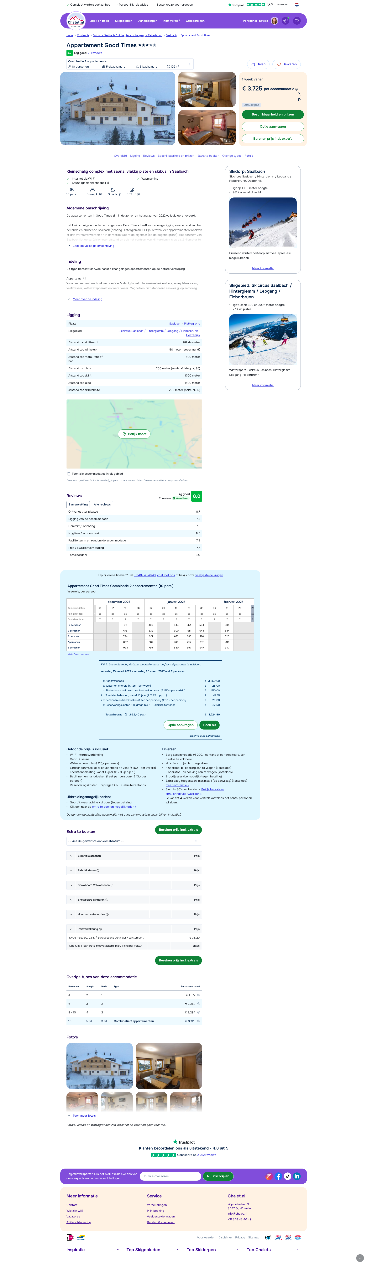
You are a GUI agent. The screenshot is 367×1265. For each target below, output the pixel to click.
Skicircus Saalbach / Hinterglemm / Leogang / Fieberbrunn (127, 35)
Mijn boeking (155, 1211)
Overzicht (120, 156)
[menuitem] (71, 35)
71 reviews (95, 53)
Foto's (249, 156)
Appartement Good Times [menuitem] (196, 35)
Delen (261, 64)
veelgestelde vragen (209, 575)
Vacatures (73, 1216)
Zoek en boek (99, 21)
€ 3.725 (252, 88)
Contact (71, 1205)
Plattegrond (192, 323)
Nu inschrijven (218, 1176)
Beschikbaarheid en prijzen (176, 156)
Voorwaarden (206, 1237)
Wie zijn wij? (74, 1211)
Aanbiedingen (147, 21)
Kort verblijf (171, 21)
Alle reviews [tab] (102, 504)
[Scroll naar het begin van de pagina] (360, 1258)
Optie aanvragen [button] (273, 127)
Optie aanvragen (181, 725)
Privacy (240, 1237)
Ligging (135, 156)
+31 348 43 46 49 (239, 1219)
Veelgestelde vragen (161, 1216)
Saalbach (171, 35)
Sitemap (253, 1237)
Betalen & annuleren (161, 1222)
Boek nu (209, 725)
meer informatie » (177, 785)
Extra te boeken (208, 156)
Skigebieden (123, 21)
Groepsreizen (195, 21)
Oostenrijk (83, 35)
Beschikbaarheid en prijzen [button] (273, 114)
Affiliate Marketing (78, 1222)
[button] (134, 434)
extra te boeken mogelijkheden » (114, 807)
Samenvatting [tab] (78, 504)
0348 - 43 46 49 (145, 575)
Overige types (232, 156)
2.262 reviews (206, 1155)
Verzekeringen (157, 1205)
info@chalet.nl (237, 1214)
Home (69, 35)
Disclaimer (225, 1237)
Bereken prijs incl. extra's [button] (272, 139)
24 (230, 140)
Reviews (149, 156)
